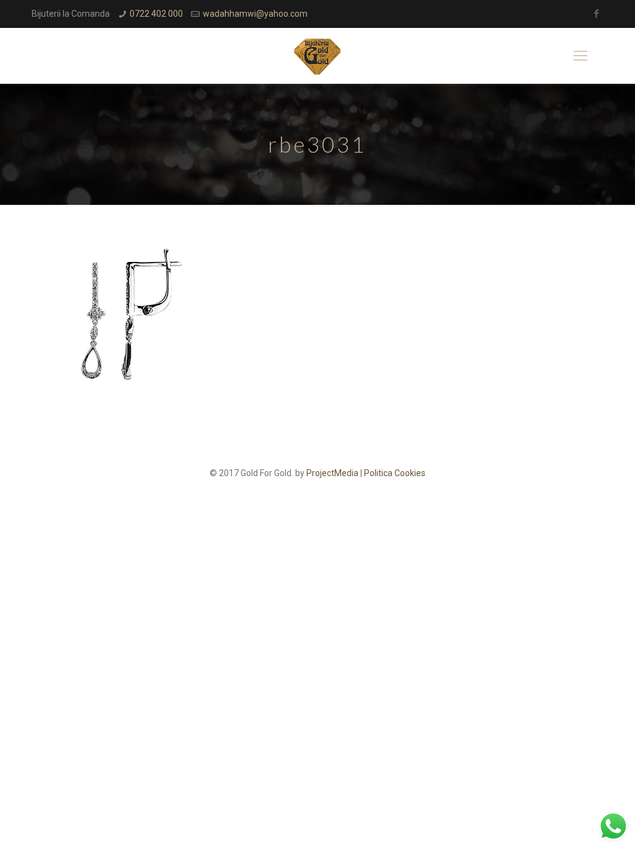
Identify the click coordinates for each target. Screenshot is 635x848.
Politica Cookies (394, 473)
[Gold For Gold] (317, 56)
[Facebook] (596, 13)
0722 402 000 (156, 14)
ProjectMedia (332, 473)
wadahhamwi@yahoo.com (255, 14)
